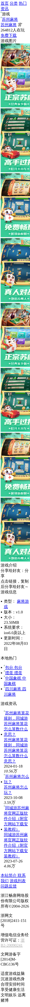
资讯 (5, 8)
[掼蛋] (9, 673)
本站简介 (9, 875)
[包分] (9, 667)
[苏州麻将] (9, 19)
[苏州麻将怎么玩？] (16, 782)
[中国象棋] (13, 678)
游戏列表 (18, 881)
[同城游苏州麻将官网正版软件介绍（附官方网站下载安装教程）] (16, 829)
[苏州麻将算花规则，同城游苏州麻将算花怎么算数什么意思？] (16, 734)
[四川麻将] (13, 689)
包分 (18, 667)
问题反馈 (9, 886)
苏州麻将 (9, 24)
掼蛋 (18, 673)
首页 (5, 3)
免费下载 (9, 35)
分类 (14, 3)
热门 (23, 3)
